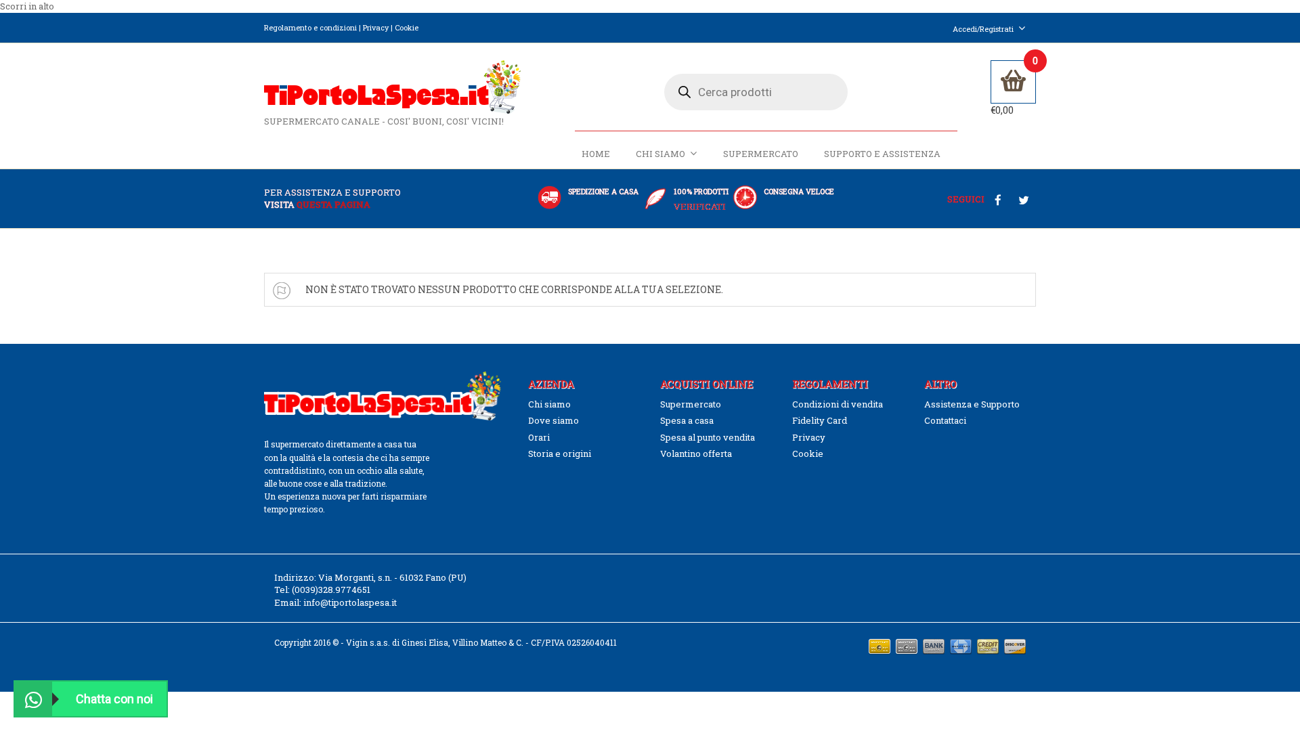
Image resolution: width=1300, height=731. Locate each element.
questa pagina (333, 204)
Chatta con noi (114, 699)
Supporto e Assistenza (882, 154)
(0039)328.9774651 (331, 589)
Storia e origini (559, 453)
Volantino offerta (696, 453)
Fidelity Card (819, 420)
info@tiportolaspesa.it (350, 602)
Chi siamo (660, 154)
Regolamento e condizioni (310, 27)
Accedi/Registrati (983, 29)
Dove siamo (553, 420)
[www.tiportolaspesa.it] (392, 86)
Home (596, 154)
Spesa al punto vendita (707, 437)
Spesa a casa (687, 420)
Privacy (376, 27)
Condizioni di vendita (837, 404)
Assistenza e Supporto (972, 404)
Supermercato (760, 154)
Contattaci (945, 420)
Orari (539, 437)
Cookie (406, 27)
